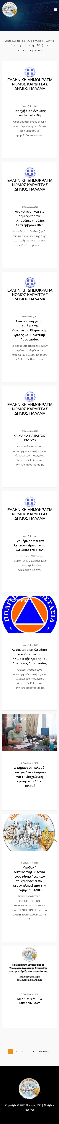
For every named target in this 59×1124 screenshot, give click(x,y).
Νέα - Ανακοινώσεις (18, 65)
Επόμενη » (44, 1051)
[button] (55, 9)
